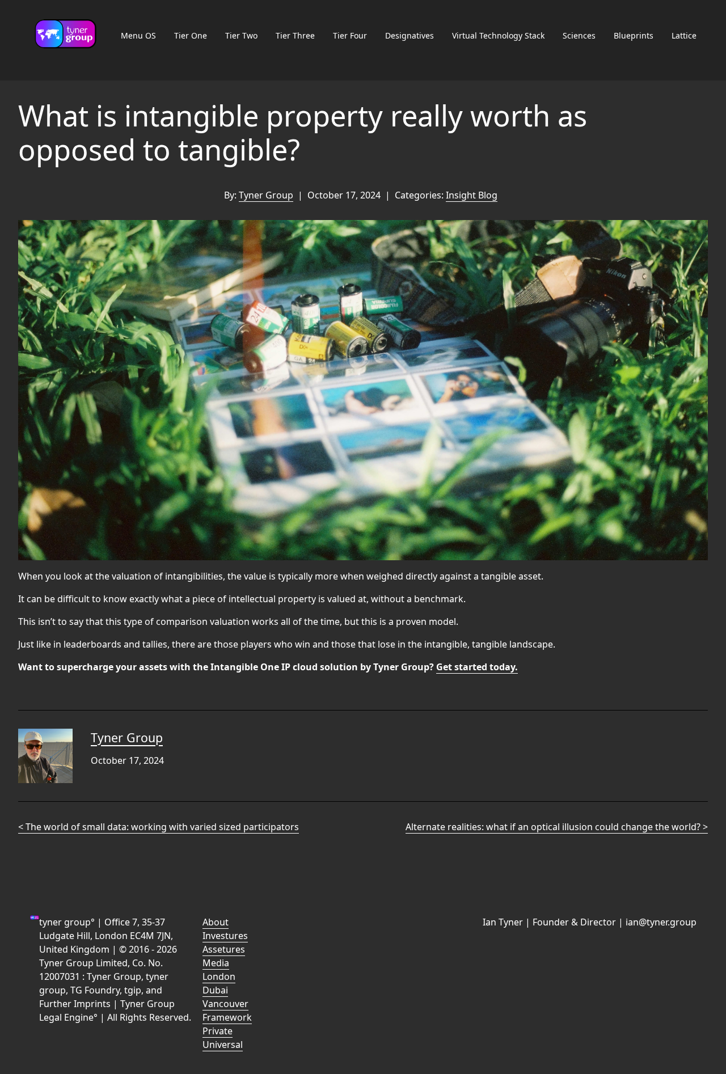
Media (215, 963)
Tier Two (241, 35)
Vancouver (225, 1003)
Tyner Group (266, 195)
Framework (227, 1017)
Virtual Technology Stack (498, 35)
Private (217, 1031)
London (218, 976)
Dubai (215, 990)
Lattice (684, 35)
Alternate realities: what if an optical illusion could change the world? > (557, 827)
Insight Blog (471, 195)
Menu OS (138, 35)
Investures (225, 935)
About (215, 922)
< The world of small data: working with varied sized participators (158, 827)
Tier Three (295, 35)
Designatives (409, 35)
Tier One (190, 35)
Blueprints (633, 35)
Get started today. (477, 667)
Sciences (579, 35)
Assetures (223, 949)
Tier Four (350, 35)
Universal (222, 1044)
